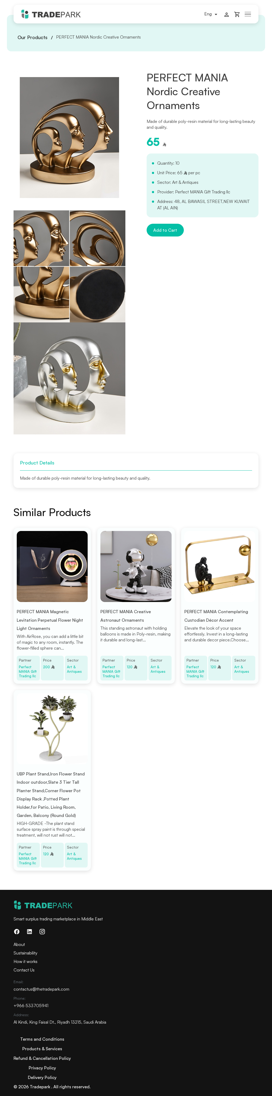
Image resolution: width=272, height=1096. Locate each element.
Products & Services (42, 1048)
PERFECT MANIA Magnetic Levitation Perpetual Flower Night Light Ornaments (50, 620)
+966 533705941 (31, 1005)
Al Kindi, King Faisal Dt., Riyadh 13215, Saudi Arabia (60, 1022)
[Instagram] (42, 931)
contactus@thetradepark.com (41, 989)
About (19, 944)
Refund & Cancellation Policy (42, 1058)
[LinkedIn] (29, 931)
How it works (25, 961)
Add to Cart (165, 230)
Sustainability (25, 953)
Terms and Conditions (42, 1039)
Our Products (33, 37)
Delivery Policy (42, 1077)
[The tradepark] (51, 13)
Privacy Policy (42, 1067)
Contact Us (24, 970)
